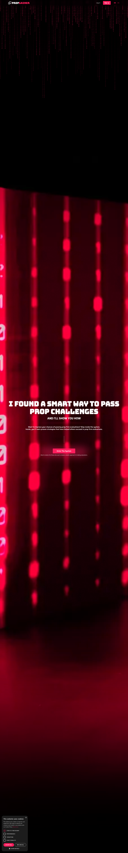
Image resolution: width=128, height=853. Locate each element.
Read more (15, 827)
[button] (14, 849)
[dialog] (15, 833)
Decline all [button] (20, 845)
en (115, 3)
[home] (19, 2)
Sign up (106, 3)
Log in (98, 3)
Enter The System (64, 451)
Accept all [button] (8, 845)
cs (118, 3)
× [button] (26, 817)
